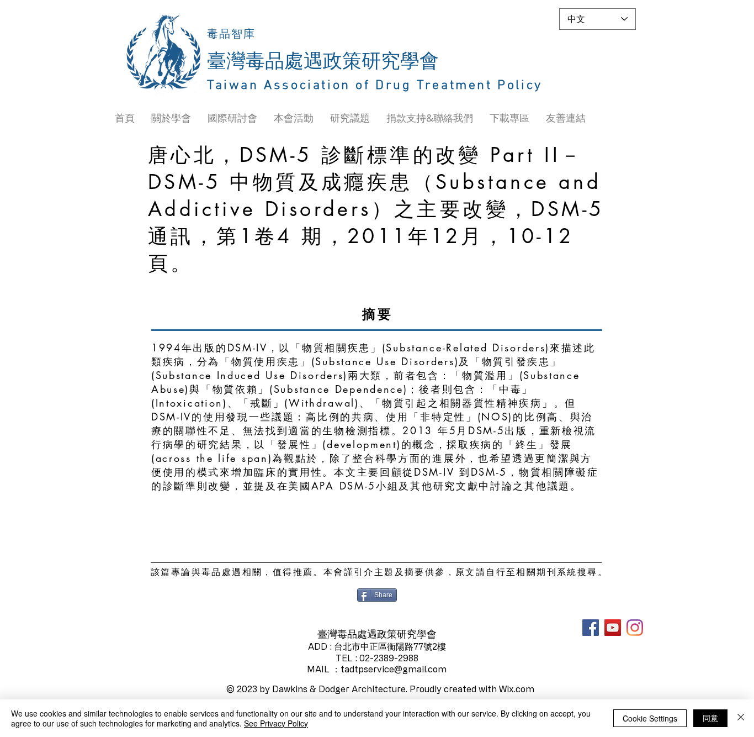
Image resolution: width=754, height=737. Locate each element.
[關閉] (740, 718)
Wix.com (516, 689)
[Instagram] (634, 627)
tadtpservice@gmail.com (394, 669)
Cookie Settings (650, 718)
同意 (710, 717)
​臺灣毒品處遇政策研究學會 (323, 61)
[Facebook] (590, 627)
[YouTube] (612, 627)
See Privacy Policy (276, 723)
